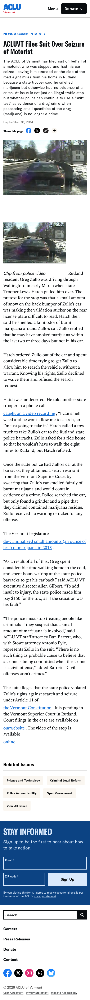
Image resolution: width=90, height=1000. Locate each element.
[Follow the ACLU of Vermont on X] (18, 973)
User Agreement (13, 992)
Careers (10, 928)
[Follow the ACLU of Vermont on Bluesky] (51, 973)
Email (9, 860)
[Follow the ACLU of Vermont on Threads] (40, 973)
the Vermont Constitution (27, 707)
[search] (82, 915)
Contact (10, 959)
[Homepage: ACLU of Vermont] (18, 8)
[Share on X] (37, 132)
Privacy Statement (37, 992)
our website (14, 728)
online (9, 741)
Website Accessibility (64, 992)
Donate (9, 949)
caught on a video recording (29, 413)
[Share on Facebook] (28, 132)
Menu (53, 8)
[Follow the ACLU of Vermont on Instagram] (29, 973)
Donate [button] (71, 8)
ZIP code (11, 876)
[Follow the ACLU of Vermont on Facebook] (7, 973)
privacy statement (45, 896)
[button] (46, 131)
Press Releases (16, 939)
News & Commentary (22, 34)
